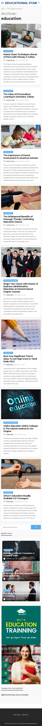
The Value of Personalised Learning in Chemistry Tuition (18, 95)
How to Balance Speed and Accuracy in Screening (20, 594)
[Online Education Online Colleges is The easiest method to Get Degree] (21, 404)
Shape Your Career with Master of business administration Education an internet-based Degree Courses (20, 288)
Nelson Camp (10, 161)
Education (8, 51)
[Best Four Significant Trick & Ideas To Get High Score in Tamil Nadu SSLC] (21, 334)
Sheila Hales (10, 295)
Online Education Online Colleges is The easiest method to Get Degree (20, 429)
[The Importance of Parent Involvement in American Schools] (21, 137)
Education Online (10, 280)
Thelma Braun (10, 60)
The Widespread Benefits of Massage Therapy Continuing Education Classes (18, 219)
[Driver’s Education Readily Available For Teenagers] (21, 474)
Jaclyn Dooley (10, 100)
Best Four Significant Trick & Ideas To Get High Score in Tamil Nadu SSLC (20, 359)
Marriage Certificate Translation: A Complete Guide (18, 554)
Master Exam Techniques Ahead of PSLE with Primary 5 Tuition (20, 55)
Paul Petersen (10, 558)
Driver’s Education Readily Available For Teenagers (17, 497)
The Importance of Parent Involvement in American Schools (20, 156)
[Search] (39, 3)
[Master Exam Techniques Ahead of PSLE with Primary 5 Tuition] (21, 36)
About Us (25, 715)
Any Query (17, 715)
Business (7, 590)
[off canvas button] (2, 3)
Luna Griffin (9, 579)
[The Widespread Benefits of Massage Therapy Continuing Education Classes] (21, 198)
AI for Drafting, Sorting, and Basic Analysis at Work (18, 574)
